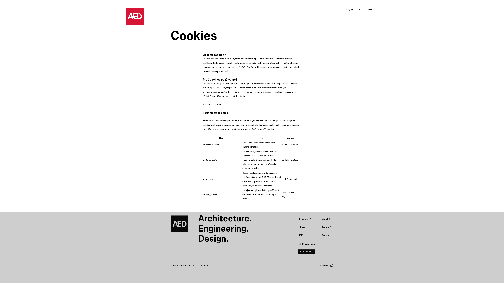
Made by (324, 266)
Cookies (205, 266)
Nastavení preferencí (212, 105)
